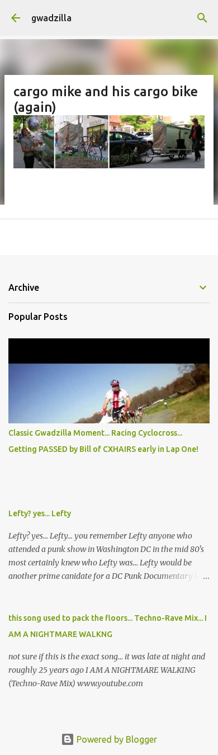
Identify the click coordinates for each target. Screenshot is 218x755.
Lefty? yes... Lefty (39, 513)
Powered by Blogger (115, 739)
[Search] (202, 17)
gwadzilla (51, 18)
